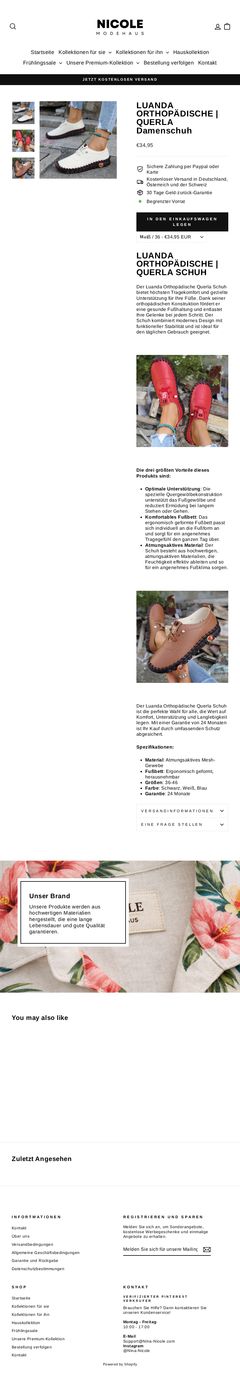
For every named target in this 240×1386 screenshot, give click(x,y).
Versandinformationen (177, 811)
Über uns (21, 1236)
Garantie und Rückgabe (35, 1260)
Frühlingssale (40, 63)
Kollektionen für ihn (140, 52)
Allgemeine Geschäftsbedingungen (46, 1252)
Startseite (42, 52)
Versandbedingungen (32, 1244)
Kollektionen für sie (83, 52)
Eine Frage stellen (172, 824)
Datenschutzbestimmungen (38, 1269)
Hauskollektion (191, 52)
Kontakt (207, 63)
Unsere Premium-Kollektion (100, 63)
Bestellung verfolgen (169, 63)
